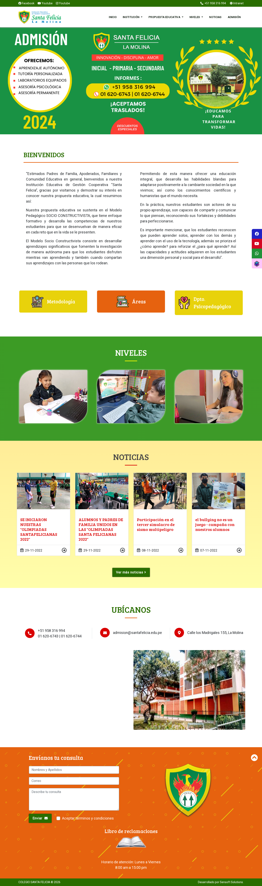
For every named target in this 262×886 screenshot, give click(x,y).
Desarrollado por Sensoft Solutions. (221, 882)
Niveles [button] (195, 17)
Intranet (238, 3)
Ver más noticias (130, 572)
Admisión (234, 17)
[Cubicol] (257, 263)
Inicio (113, 17)
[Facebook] (257, 234)
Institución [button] (131, 17)
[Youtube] (257, 244)
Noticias (215, 17)
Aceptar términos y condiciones (88, 818)
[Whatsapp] (257, 253)
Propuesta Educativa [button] (165, 17)
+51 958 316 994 (215, 3)
